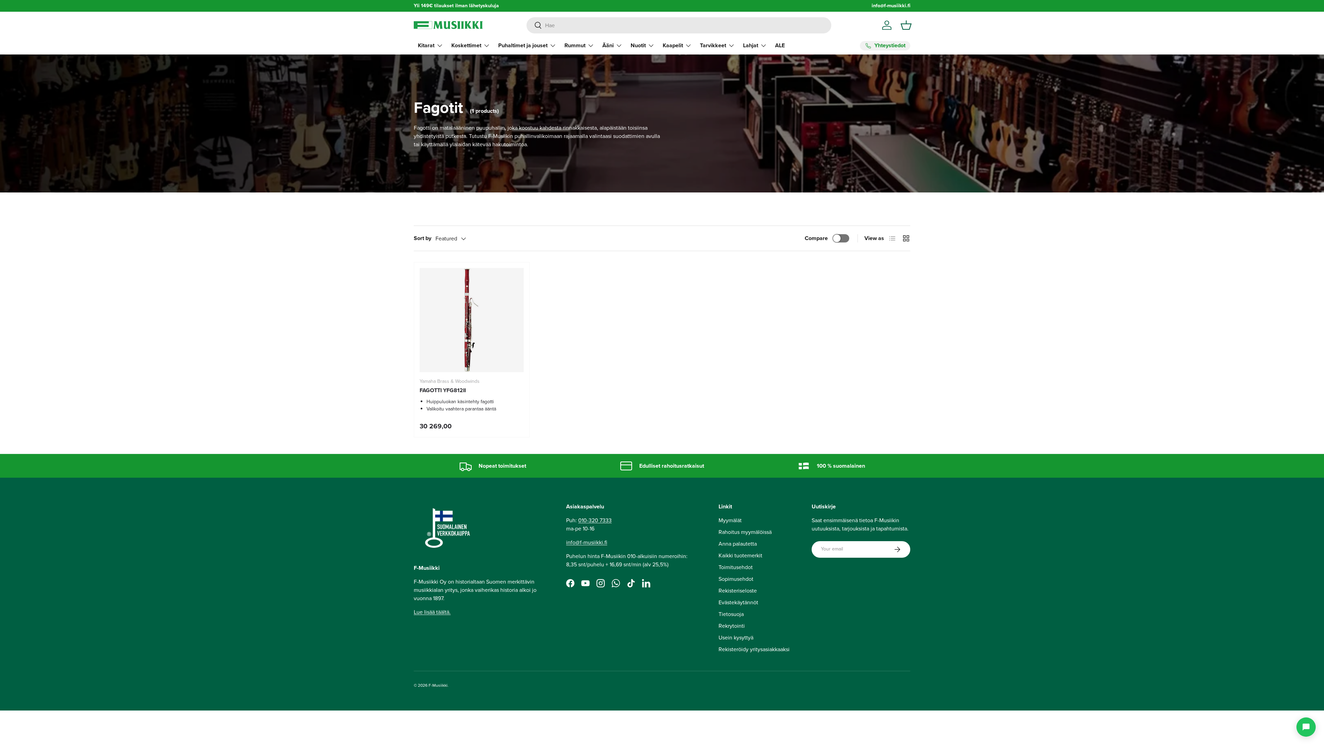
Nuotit (638, 45)
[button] (906, 25)
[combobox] (678, 25)
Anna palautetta (738, 544)
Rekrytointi (732, 626)
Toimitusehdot (736, 567)
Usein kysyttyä (736, 638)
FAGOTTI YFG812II (443, 390)
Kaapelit (673, 45)
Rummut (574, 45)
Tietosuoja (731, 614)
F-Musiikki (438, 685)
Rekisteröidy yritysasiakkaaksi (754, 649)
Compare (816, 238)
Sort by (422, 238)
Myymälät (730, 520)
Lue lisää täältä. (432, 612)
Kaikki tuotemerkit (740, 555)
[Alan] (1306, 727)
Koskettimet (466, 45)
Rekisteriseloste (738, 591)
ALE (780, 45)
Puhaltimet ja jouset (523, 45)
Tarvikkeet (713, 45)
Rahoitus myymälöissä (745, 532)
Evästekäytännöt (738, 602)
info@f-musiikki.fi (891, 5)
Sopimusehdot (736, 579)
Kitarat (426, 45)
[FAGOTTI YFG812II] (472, 320)
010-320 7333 (595, 520)
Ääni (608, 45)
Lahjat (750, 45)
